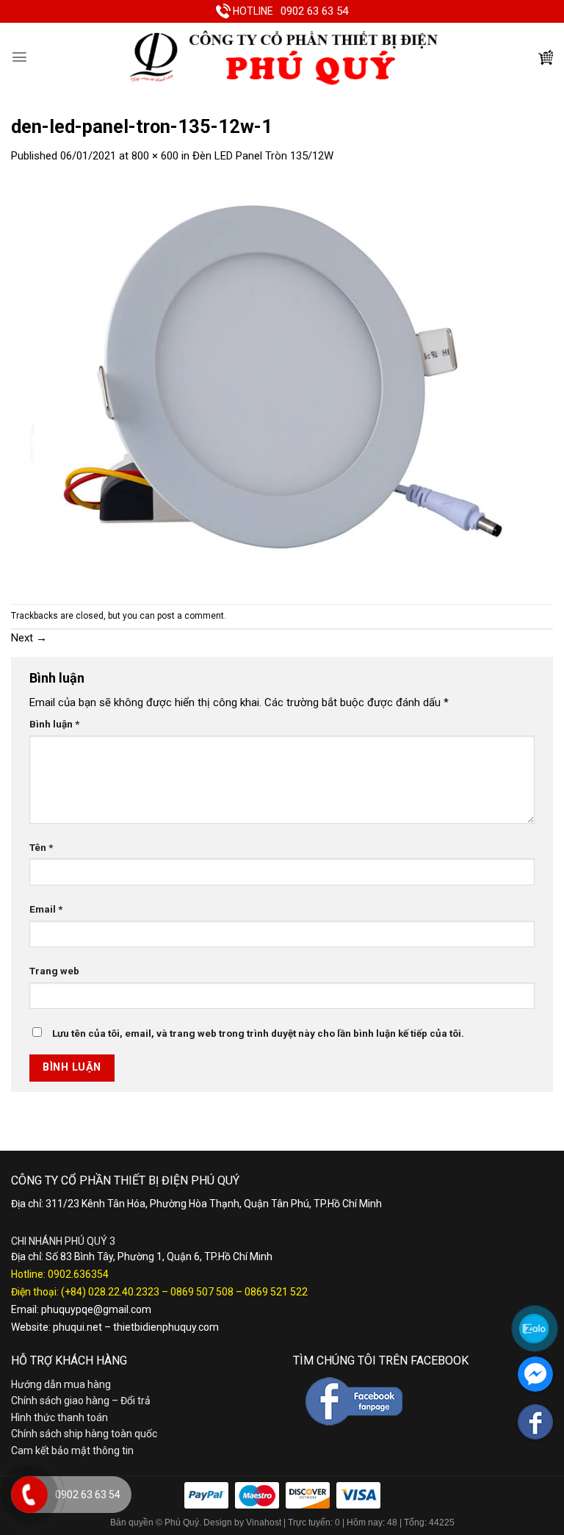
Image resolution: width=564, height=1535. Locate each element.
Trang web (54, 971)
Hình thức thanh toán (59, 1417)
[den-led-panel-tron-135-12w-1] (282, 383)
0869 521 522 (276, 1292)
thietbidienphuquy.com (166, 1327)
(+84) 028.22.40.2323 (110, 1292)
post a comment (190, 616)
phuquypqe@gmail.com (96, 1309)
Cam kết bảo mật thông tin (72, 1450)
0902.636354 (78, 1274)
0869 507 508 (202, 1292)
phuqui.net (77, 1327)
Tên (41, 847)
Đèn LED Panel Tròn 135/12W (262, 155)
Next (29, 637)
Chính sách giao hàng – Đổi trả (81, 1400)
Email (45, 909)
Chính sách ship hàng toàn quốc (84, 1433)
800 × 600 (154, 155)
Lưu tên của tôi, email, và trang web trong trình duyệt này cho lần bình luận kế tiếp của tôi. (258, 1033)
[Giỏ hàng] (545, 57)
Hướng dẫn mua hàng (61, 1384)
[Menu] (19, 57)
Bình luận (54, 724)
